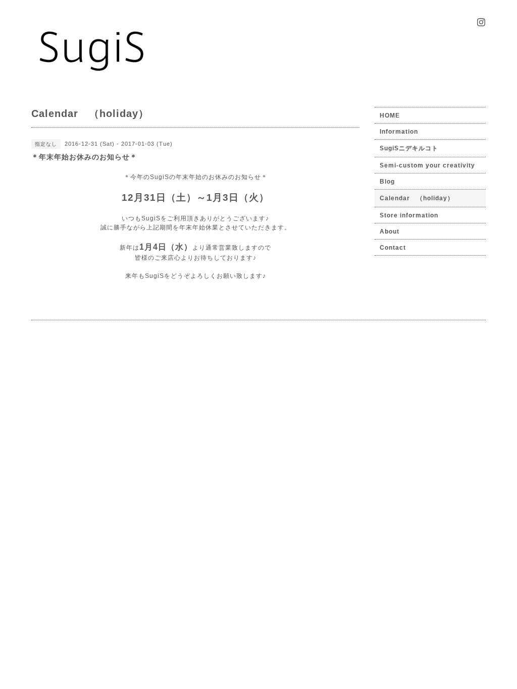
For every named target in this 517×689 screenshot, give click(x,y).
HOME (390, 115)
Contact (393, 247)
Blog (387, 181)
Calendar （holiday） (417, 198)
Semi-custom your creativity (427, 165)
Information (399, 131)
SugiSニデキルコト (409, 148)
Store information (409, 215)
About (389, 231)
